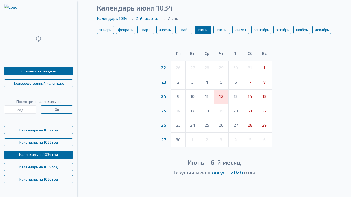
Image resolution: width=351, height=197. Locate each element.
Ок (57, 109)
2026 (237, 172)
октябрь (282, 29)
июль (221, 29)
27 (163, 139)
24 (163, 96)
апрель (165, 29)
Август (220, 172)
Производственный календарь (39, 83)
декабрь (322, 29)
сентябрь (261, 29)
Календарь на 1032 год (38, 130)
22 (163, 67)
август (240, 29)
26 (163, 125)
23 (163, 82)
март (146, 29)
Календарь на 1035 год (38, 167)
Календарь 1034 (112, 18)
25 (163, 110)
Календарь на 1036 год (38, 179)
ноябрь (302, 29)
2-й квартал (147, 18)
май (184, 29)
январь (105, 29)
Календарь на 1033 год (38, 142)
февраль (125, 29)
